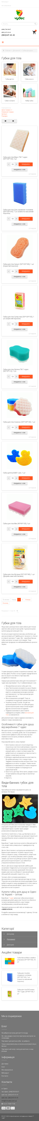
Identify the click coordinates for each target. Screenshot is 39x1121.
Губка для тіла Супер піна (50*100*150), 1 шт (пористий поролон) (18, 318)
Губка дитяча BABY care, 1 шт (14, 473)
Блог (3, 1067)
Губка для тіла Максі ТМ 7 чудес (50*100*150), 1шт (15, 158)
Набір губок (29, 101)
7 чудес (11, 898)
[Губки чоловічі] (9, 91)
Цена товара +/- (7, 110)
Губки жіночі (29, 79)
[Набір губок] (29, 91)
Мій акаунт (5, 1073)
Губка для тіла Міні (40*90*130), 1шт (16, 524)
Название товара (8, 112)
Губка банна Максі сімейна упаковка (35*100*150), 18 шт (26, 960)
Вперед (27, 599)
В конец (5, 603)
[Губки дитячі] (9, 69)
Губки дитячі (10, 79)
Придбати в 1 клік (19, 169)
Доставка (5, 1064)
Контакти (5, 1076)
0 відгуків (33, 174)
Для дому (10, 934)
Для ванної (16, 50)
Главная (8, 50)
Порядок (4, 116)
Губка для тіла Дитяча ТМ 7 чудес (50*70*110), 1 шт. (16, 370)
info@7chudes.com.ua (9, 1101)
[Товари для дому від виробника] (19, 15)
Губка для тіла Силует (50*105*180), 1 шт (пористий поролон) (18, 265)
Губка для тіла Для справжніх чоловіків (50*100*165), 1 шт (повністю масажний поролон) (18, 211)
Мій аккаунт (5, 2)
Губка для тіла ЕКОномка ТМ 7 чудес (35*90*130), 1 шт (26, 992)
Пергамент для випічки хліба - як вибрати (16, 1041)
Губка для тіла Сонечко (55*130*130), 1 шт (19, 422)
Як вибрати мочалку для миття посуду (15, 1033)
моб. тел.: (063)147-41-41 (10, 1098)
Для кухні (10, 945)
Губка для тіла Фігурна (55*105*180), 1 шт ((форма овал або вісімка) (19, 575)
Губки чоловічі (10, 101)
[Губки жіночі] (29, 69)
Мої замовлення (6, 5)
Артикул (4, 114)
